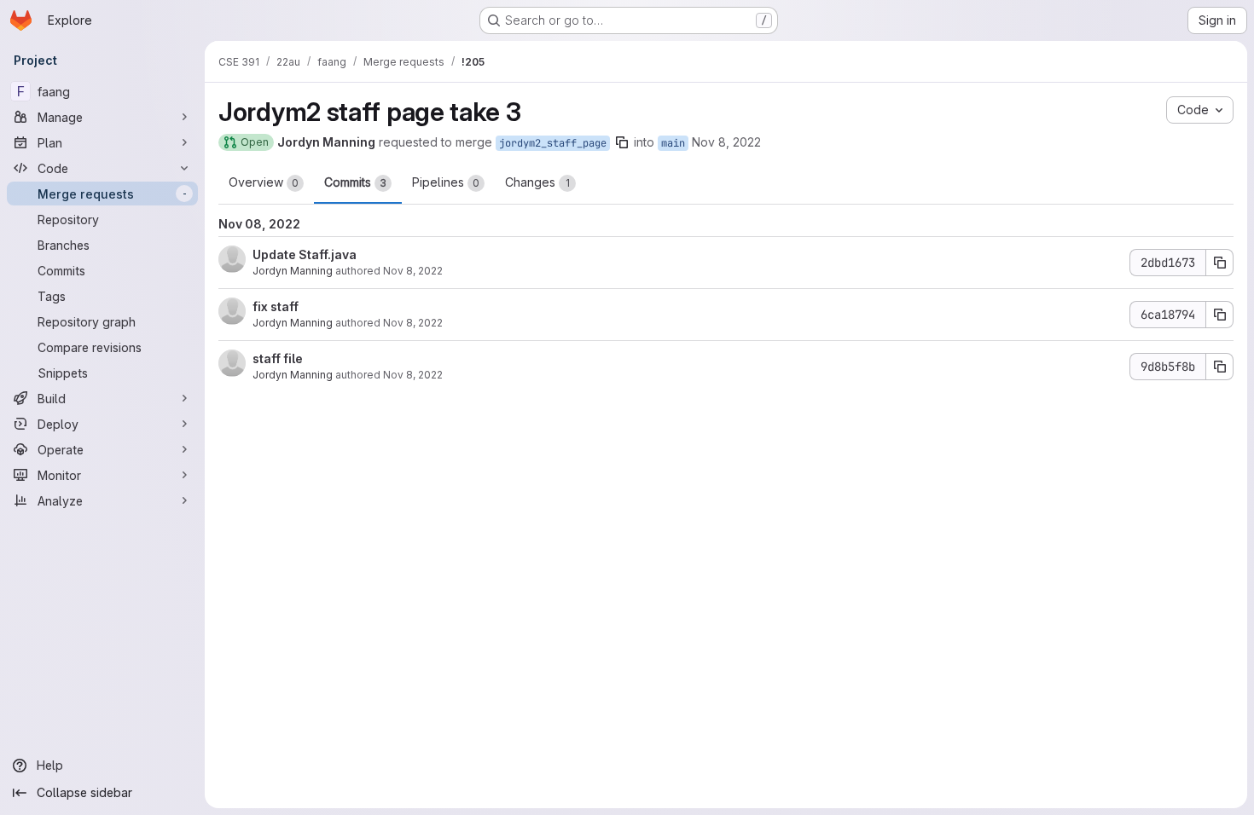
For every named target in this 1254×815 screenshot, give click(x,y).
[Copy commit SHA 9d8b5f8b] (1220, 366)
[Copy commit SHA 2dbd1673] (1220, 262)
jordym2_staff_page (553, 143)
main (673, 143)
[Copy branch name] (622, 142)
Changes (537, 182)
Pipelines (445, 182)
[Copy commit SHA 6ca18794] (1220, 314)
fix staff (276, 306)
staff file (278, 358)
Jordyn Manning (293, 270)
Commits (355, 182)
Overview (264, 182)
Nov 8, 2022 (726, 142)
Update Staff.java (305, 254)
